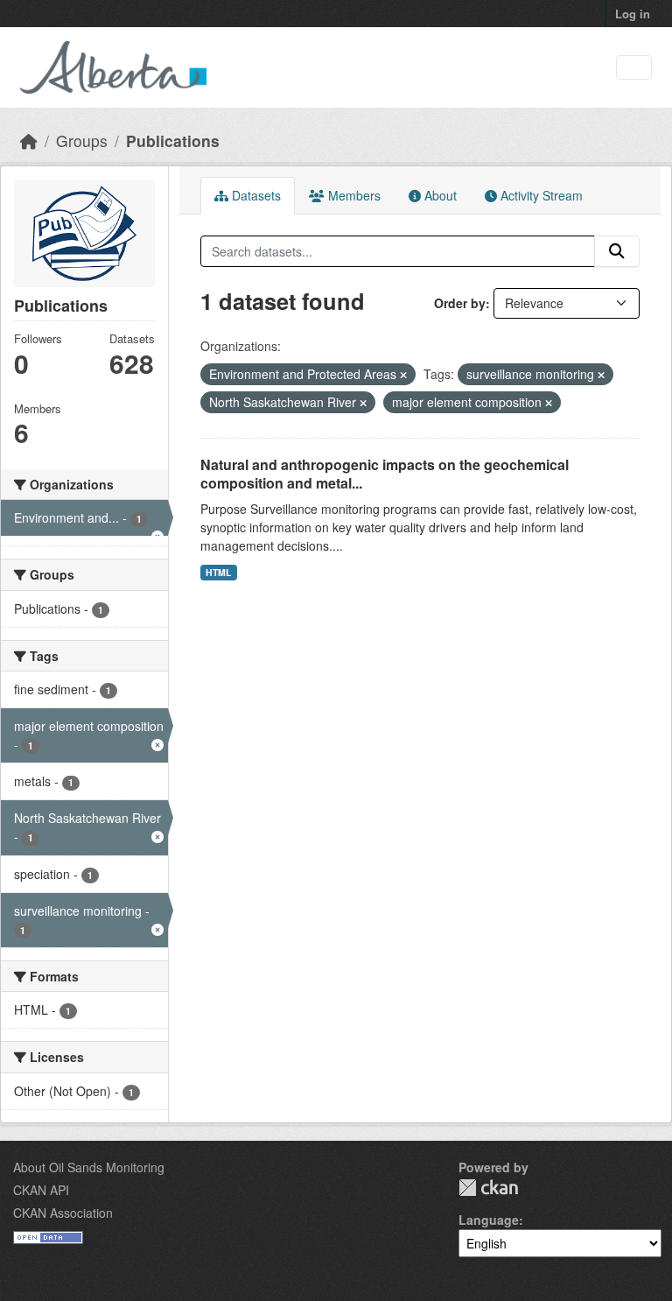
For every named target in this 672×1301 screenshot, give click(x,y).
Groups (82, 140)
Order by (460, 303)
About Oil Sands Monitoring (88, 1167)
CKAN (488, 1187)
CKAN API (41, 1190)
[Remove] (403, 375)
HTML (218, 572)
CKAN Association (63, 1212)
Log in (632, 13)
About (439, 195)
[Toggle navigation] (634, 68)
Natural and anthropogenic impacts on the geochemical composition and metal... (384, 473)
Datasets (254, 195)
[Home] (29, 140)
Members (353, 195)
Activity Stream (540, 195)
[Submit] (617, 251)
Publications (173, 140)
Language (488, 1219)
